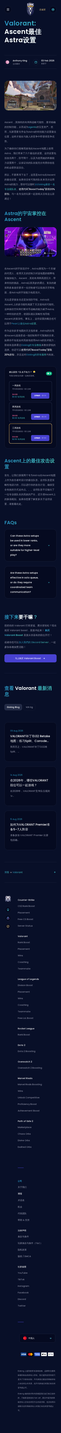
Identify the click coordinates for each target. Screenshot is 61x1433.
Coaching (23, 962)
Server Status (25, 925)
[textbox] (37, 1338)
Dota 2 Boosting (26, 1051)
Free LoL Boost (25, 1018)
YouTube (23, 1272)
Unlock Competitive (29, 1097)
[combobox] (37, 1338)
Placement (24, 912)
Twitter (22, 1305)
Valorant (17, 872)
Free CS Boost (25, 919)
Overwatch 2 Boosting (30, 1067)
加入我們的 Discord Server (34, 642)
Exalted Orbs (25, 1146)
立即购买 (40, 395)
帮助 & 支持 (23, 1220)
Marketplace (25, 1127)
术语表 (21, 1200)
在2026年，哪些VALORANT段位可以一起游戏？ (29, 782)
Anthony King (20, 60)
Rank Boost (24, 942)
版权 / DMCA (24, 1256)
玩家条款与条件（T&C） (30, 1243)
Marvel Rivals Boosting (30, 1084)
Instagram (23, 1286)
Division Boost (25, 985)
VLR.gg (29, 707)
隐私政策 (22, 1249)
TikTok (21, 1279)
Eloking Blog (13, 707)
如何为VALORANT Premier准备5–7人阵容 (30, 826)
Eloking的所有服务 (36, 354)
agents (32, 127)
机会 (20, 1206)
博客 (6, 872)
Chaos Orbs (24, 1133)
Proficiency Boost (27, 1104)
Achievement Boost (29, 1110)
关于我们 (22, 1187)
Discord (22, 1299)
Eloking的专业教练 (31, 345)
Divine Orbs (24, 1140)
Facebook (23, 1292)
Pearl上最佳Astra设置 (24, 323)
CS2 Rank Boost (26, 906)
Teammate (24, 968)
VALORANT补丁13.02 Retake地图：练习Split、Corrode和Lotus (30, 738)
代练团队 (22, 1213)
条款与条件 (23, 1236)
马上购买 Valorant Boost (28, 658)
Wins (20, 955)
